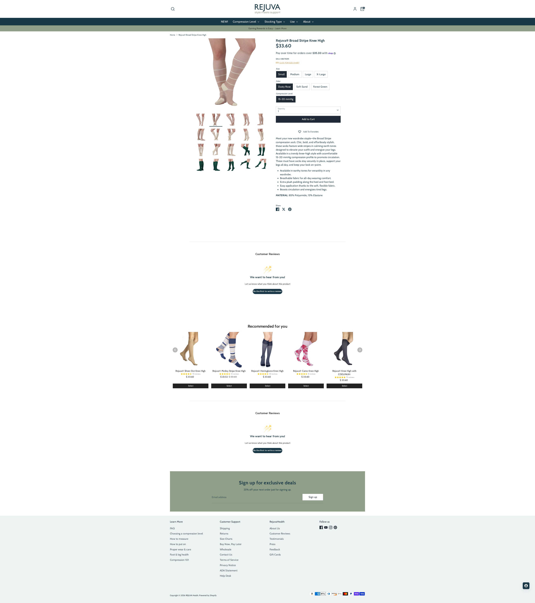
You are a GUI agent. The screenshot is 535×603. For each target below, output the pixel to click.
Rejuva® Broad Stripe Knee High (192, 35)
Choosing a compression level (186, 533)
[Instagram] (330, 527)
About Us (275, 528)
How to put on (178, 544)
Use (293, 21)
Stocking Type (274, 21)
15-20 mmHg (285, 99)
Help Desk (225, 575)
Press (272, 544)
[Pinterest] (335, 527)
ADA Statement (229, 570)
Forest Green (320, 86)
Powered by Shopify (208, 595)
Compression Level (245, 21)
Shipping (225, 528)
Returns (224, 533)
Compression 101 (179, 559)
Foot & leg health (179, 554)
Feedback (275, 549)
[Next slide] (360, 350)
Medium (294, 74)
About (307, 21)
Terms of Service (229, 559)
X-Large (321, 74)
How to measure (179, 538)
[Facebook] (321, 527)
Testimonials (277, 538)
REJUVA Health (192, 595)
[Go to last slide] (175, 350)
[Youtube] (326, 527)
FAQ (172, 528)
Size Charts (226, 538)
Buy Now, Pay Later (231, 544)
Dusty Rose (284, 86)
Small (281, 74)
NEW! (224, 21)
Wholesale (225, 549)
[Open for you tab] (526, 585)
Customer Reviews (280, 533)
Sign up (313, 497)
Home (172, 35)
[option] (231, 76)
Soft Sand (302, 86)
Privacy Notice (228, 565)
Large (308, 74)
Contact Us (226, 554)
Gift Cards (275, 554)
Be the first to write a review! (267, 291)
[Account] (355, 9)
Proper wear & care (180, 549)
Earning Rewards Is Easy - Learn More (267, 28)
